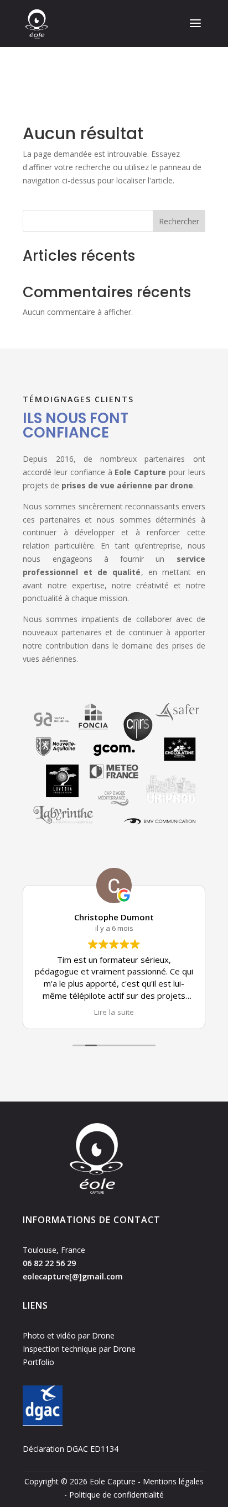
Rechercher (179, 221)
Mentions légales (173, 1481)
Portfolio (38, 1362)
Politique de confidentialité (116, 1494)
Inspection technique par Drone (79, 1348)
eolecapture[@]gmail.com (73, 1276)
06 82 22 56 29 (49, 1263)
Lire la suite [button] (114, 1012)
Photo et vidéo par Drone (69, 1335)
